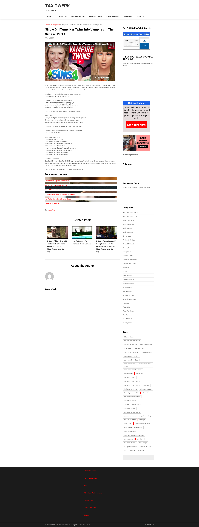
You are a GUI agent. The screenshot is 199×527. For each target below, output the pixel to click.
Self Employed (127, 291)
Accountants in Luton (130, 216)
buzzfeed (52, 210)
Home (47, 25)
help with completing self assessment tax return (137, 365)
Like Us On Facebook (91, 471)
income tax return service (132, 385)
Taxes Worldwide (128, 311)
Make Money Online (130, 389)
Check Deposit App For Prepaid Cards (57, 181)
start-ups (142, 420)
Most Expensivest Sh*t (131, 393)
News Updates (127, 275)
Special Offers (62, 16)
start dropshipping (130, 431)
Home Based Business (130, 260)
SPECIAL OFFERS (128, 295)
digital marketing (146, 352)
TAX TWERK (57, 6)
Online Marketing (128, 279)
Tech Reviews (127, 16)
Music (125, 271)
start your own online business (134, 435)
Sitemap (86, 515)
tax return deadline (130, 443)
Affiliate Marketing (129, 220)
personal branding (130, 416)
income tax (139, 374)
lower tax (146, 385)
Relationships (127, 287)
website (132, 450)
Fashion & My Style (129, 240)
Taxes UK (126, 303)
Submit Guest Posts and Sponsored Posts (136, 188)
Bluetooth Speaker (129, 224)
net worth (145, 393)
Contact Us (140, 16)
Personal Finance (112, 16)
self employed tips (130, 420)
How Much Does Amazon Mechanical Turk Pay (60, 194)
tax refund (140, 439)
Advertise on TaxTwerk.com (93, 493)
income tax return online (132, 381)
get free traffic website (131, 360)
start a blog (128, 423)
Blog (85, 485)
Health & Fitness (128, 256)
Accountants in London (130, 212)
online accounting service (132, 397)
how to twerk (128, 374)
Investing (126, 267)
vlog (125, 450)
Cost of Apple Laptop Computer (55, 190)
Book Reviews (127, 228)
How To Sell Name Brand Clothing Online (58, 199)
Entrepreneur (127, 236)
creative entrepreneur (131, 352)
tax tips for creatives (130, 446)
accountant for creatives (132, 341)
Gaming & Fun (55, 25)
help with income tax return (133, 370)
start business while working (133, 427)
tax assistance (128, 439)
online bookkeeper (130, 400)
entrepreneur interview (131, 356)
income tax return (129, 377)
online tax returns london (132, 412)
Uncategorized (127, 323)
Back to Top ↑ (149, 525)
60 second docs (129, 337)
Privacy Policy (88, 500)
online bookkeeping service (132, 404)
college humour (139, 348)
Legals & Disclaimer (90, 508)
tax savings (143, 443)
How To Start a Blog (95, 16)
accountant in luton (130, 344)
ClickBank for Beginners (52, 203)
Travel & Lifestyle (128, 319)
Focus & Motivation (129, 244)
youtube (141, 450)
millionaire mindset (146, 389)
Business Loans (128, 232)
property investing (145, 416)
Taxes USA (126, 307)
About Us (50, 16)
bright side (127, 348)
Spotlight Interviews (129, 299)
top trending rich (145, 446)
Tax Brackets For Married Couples (56, 185)
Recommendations (78, 16)
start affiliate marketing (142, 423)
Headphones (127, 252)
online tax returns (129, 408)
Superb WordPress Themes (81, 525)
